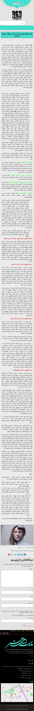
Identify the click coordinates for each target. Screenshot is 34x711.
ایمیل (31, 596)
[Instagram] (1, 633)
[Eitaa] (7, 633)
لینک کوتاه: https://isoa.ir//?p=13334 (22, 551)
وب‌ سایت (30, 603)
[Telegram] (4, 633)
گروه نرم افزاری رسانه (11, 709)
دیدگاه (31, 569)
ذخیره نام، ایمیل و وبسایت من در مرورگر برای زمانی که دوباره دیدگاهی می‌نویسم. (17, 611)
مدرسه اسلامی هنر (11, 705)
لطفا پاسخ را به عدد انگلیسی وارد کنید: (22, 615)
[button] (17, 27)
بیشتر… (31, 656)
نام (32, 590)
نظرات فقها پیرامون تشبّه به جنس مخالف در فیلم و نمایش (17, 35)
